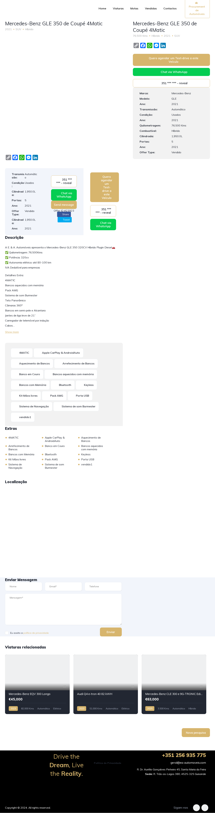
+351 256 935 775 (184, 755)
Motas (134, 8)
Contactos (170, 8)
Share (65, 214)
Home (102, 8)
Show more (12, 332)
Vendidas (151, 8)
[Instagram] (204, 807)
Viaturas (118, 8)
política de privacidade (36, 632)
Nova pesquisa (196, 732)
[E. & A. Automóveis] (45, 8)
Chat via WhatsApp (64, 194)
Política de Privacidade (107, 763)
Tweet (66, 219)
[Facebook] (196, 807)
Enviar (111, 632)
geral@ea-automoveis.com (188, 762)
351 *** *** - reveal (64, 181)
